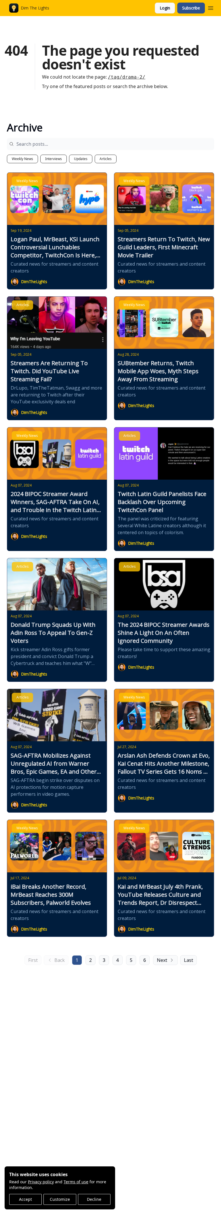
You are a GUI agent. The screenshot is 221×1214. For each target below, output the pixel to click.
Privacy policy (41, 1181)
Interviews (53, 158)
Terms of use (76, 1181)
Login (165, 8)
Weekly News (22, 158)
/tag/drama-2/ (126, 77)
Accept (25, 1199)
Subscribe (191, 8)
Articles (106, 158)
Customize (60, 1199)
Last (188, 960)
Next (162, 960)
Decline (94, 1199)
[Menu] (210, 7)
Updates (80, 158)
